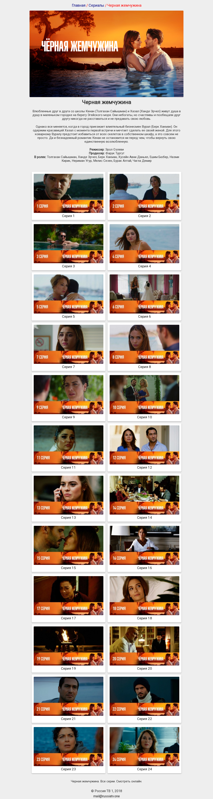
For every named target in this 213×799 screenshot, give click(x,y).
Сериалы (96, 5)
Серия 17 (68, 618)
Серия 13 (68, 517)
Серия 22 (144, 719)
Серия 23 (68, 769)
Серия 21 (68, 719)
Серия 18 (144, 618)
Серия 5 (68, 316)
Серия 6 (144, 316)
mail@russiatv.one (106, 796)
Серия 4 (144, 266)
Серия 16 (144, 568)
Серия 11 (68, 467)
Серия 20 (144, 668)
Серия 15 (68, 568)
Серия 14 (144, 517)
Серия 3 (68, 266)
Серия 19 (68, 668)
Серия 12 (144, 467)
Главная (78, 5)
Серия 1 (68, 216)
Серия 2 (144, 216)
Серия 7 (68, 367)
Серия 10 (144, 417)
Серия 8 (144, 367)
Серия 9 (68, 417)
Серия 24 (144, 769)
